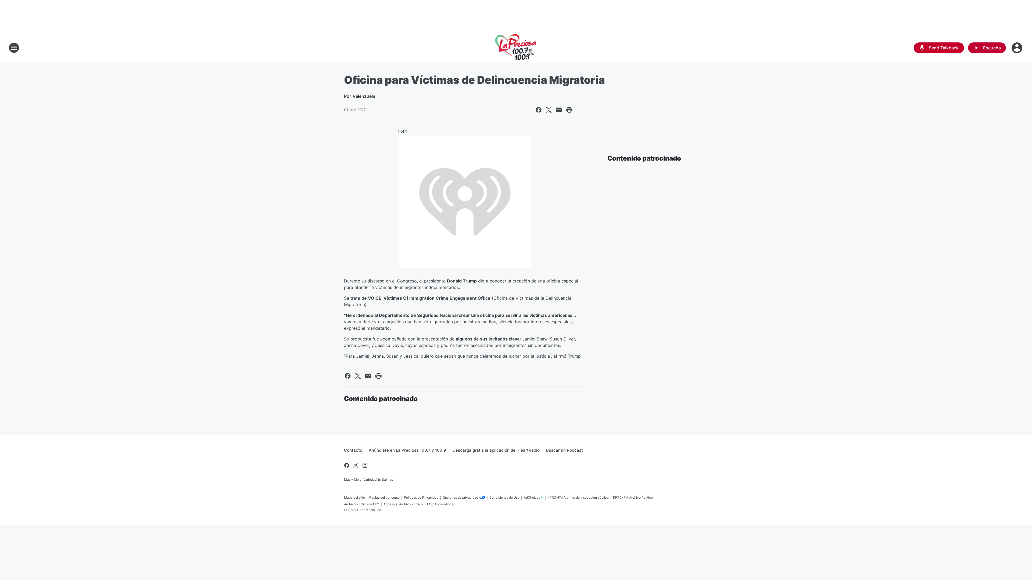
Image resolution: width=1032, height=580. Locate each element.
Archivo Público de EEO (361, 504)
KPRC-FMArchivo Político (633, 497)
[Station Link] (516, 48)
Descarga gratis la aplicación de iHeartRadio (496, 450)
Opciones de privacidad (461, 497)
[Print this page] (569, 110)
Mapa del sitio (354, 497)
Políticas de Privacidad (421, 497)
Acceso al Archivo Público (403, 504)
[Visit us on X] (356, 465)
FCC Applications (440, 504)
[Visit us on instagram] (365, 465)
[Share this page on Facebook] (538, 110)
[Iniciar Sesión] (1017, 47)
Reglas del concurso (384, 497)
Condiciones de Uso (504, 497)
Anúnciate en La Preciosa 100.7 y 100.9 (407, 450)
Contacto (353, 450)
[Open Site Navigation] (14, 47)
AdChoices (532, 497)
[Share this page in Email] (559, 110)
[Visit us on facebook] (346, 465)
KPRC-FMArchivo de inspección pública (578, 497)
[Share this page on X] (549, 110)
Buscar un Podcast (564, 450)
